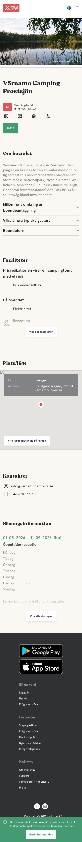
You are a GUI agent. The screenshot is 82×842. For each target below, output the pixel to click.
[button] (41, 405)
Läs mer (68, 826)
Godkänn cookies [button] (41, 834)
